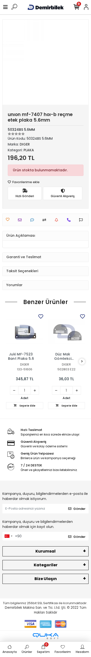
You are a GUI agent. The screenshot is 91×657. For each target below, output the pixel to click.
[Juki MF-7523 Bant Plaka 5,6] (24, 331)
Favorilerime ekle (26, 182)
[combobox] (8, 536)
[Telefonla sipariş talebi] (70, 220)
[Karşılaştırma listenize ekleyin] (45, 220)
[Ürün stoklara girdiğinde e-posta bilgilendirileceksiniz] (58, 220)
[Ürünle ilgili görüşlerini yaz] (33, 220)
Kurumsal (45, 551)
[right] (82, 361)
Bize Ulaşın (45, 578)
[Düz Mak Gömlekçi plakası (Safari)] (66, 331)
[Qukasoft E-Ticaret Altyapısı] (45, 636)
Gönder (79, 508)
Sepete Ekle (27, 406)
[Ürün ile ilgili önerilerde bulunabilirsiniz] (82, 220)
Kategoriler (46, 565)
